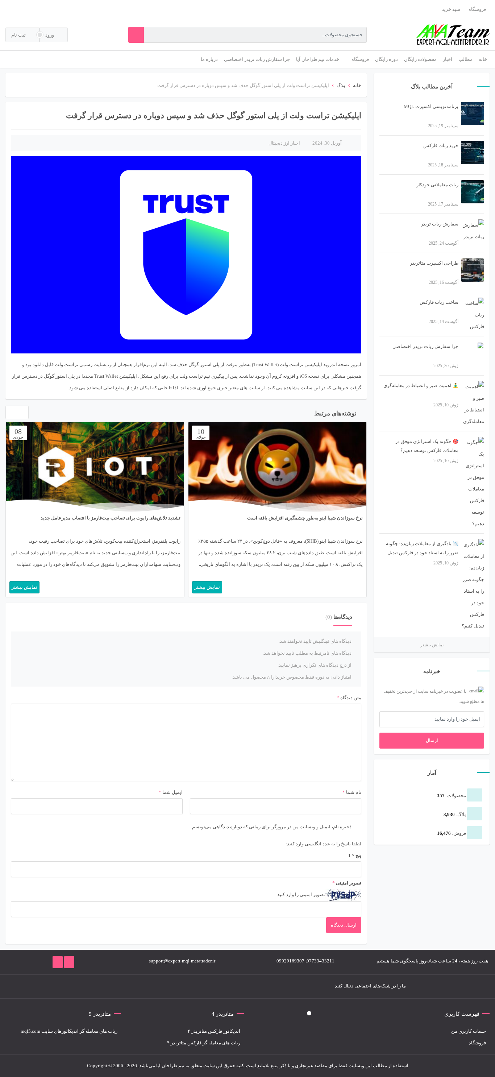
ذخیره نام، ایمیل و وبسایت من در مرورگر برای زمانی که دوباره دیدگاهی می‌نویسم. (271, 826)
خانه (357, 85)
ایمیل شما (172, 792)
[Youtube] (113, 986)
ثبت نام (19, 35)
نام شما (353, 792)
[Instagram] (124, 986)
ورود (50, 35)
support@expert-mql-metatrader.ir (182, 961)
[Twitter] (146, 986)
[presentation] (10, 414)
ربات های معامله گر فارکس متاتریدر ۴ (203, 1042)
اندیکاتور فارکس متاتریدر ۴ (214, 1031)
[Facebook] (157, 986)
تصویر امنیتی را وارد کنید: (300, 894)
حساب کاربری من (468, 1031)
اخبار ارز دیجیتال (284, 143)
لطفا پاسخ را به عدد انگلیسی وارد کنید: (323, 843)
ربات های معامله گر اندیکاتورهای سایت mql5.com (69, 1031)
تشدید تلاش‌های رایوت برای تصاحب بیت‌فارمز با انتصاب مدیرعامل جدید (110, 518)
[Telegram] (135, 986)
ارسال (432, 740)
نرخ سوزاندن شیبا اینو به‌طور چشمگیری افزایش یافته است (305, 518)
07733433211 (320, 961)
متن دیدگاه (349, 697)
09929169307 (290, 961)
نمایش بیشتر (432, 644)
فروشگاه (477, 9)
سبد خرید (451, 9)
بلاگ (341, 85)
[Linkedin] (102, 986)
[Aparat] (92, 986)
